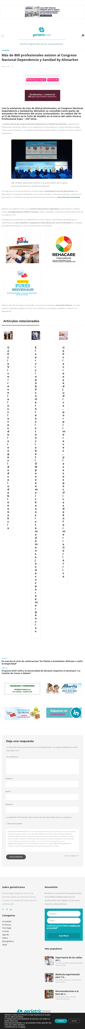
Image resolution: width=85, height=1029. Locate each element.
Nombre (9, 779)
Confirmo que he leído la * (63, 927)
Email (8, 791)
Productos (6, 924)
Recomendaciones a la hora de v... (67, 992)
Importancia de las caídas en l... (68, 959)
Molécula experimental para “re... (67, 975)
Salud (4, 944)
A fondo (5, 931)
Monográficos (8, 941)
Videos (5, 938)
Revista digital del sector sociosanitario (41, 43)
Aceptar (61, 1021)
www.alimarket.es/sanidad (68, 197)
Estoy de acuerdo (15, 824)
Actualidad (5, 50)
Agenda (5, 934)
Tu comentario (12, 757)
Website (9, 804)
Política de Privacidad (60, 843)
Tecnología (6, 928)
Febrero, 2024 (5, 66)
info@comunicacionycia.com (16, 843)
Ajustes (74, 1021)
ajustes (22, 1027)
